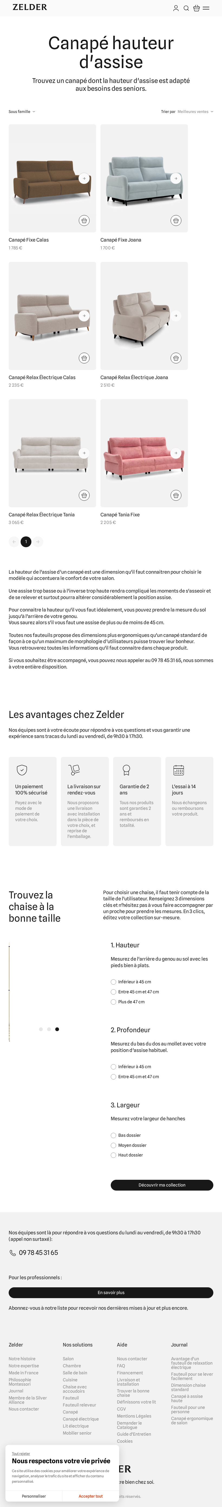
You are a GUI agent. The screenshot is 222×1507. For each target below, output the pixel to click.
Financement (130, 1373)
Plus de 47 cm (131, 1001)
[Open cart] (196, 8)
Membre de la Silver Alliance (28, 1400)
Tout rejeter (21, 1453)
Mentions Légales (134, 1416)
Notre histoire (22, 1359)
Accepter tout (91, 1496)
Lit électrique (76, 1426)
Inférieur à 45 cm (134, 981)
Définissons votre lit (136, 1402)
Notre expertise (24, 1366)
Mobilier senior (77, 1433)
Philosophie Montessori (20, 1382)
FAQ (121, 1366)
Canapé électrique (81, 1419)
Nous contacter (24, 1409)
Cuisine (70, 1380)
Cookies (125, 1441)
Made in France (23, 1373)
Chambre (72, 1366)
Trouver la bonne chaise (133, 1393)
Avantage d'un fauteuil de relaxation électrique (192, 1363)
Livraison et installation (128, 1382)
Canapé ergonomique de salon (192, 1420)
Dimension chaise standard (188, 1387)
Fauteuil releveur (79, 1405)
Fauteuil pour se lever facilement (192, 1376)
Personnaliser (34, 1496)
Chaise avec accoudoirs (75, 1389)
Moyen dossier (132, 1145)
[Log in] (176, 8)
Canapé (70, 1412)
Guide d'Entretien (134, 1434)
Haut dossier (130, 1155)
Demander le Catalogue (129, 1425)
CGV (121, 1409)
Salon (68, 1359)
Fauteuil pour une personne (188, 1409)
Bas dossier (129, 1135)
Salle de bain (75, 1373)
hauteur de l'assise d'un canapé (49, 572)
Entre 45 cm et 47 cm (138, 991)
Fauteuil (71, 1398)
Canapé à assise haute (187, 1398)
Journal (16, 1391)
